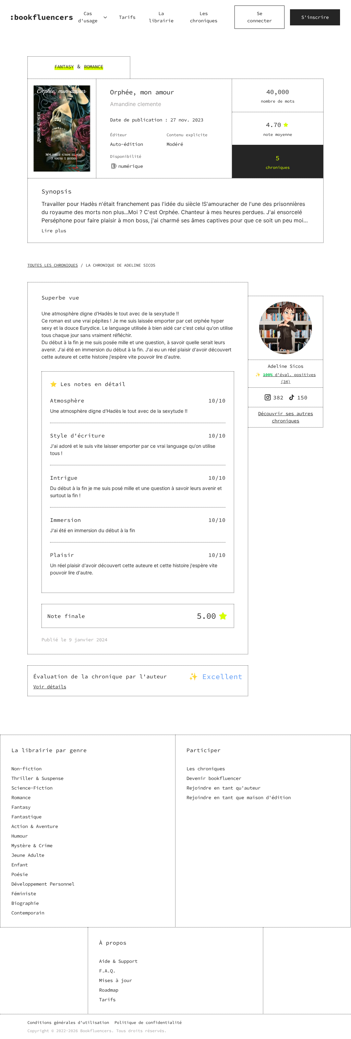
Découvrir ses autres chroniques (285, 417)
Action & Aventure (34, 826)
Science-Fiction (31, 788)
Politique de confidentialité (148, 1022)
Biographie (25, 903)
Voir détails (49, 687)
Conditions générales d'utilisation (68, 1022)
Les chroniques (203, 17)
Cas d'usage (87, 17)
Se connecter (259, 17)
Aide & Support (118, 961)
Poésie (19, 874)
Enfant (19, 865)
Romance (21, 797)
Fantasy (21, 807)
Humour (19, 836)
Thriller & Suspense (37, 778)
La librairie (161, 17)
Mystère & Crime (31, 845)
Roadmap (108, 990)
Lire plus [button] (53, 230)
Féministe (23, 893)
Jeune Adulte (27, 855)
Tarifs (127, 17)
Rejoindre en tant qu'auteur (223, 788)
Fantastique (26, 817)
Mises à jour (115, 980)
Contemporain (27, 913)
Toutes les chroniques (52, 265)
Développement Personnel (42, 884)
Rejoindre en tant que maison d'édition (238, 797)
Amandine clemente (135, 104)
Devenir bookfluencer (213, 778)
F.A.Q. (107, 971)
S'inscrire (315, 17)
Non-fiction (26, 769)
